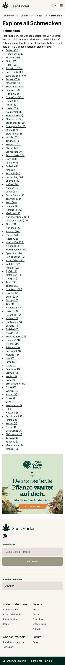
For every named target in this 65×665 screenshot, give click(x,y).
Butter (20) (12, 296)
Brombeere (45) (15, 151)
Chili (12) (11, 365)
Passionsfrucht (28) (17, 220)
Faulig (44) (12, 162)
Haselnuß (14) (13, 340)
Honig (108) (12, 93)
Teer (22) (11, 282)
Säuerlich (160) (14, 68)
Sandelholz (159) (15, 72)
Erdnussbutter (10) (16, 383)
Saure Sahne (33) (15, 195)
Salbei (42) (12, 166)
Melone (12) (12, 354)
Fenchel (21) (12, 293)
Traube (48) (12, 140)
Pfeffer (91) (12, 104)
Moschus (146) (14, 82)
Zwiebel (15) (12, 329)
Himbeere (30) (14, 209)
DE (55, 5)
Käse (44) (11, 158)
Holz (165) (11, 64)
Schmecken (55, 15)
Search (24, 15)
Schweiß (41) (13, 173)
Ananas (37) (12, 187)
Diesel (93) (12, 101)
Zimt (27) (11, 224)
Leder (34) (12, 191)
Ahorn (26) (12, 238)
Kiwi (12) (10, 358)
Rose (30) (11, 202)
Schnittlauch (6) (14, 416)
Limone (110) (13, 90)
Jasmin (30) (12, 206)
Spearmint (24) (14, 253)
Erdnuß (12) (12, 372)
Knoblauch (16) (14, 322)
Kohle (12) (11, 376)
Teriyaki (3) (12, 437)
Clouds (38, 15)
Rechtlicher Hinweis (41, 660)
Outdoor (36, 614)
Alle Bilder (37, 628)
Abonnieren (32, 561)
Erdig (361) (12, 50)
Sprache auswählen (12, 579)
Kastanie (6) (12, 412)
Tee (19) (10, 303)
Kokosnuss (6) (14, 405)
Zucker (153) (13, 79)
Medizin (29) (13, 213)
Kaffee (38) (12, 184)
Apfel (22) (11, 271)
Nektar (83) (12, 108)
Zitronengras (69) (16, 122)
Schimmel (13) (14, 351)
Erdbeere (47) (13, 144)
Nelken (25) (12, 245)
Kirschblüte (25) (15, 242)
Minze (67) (12, 129)
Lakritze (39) (13, 180)
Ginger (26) (12, 235)
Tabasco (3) (12, 441)
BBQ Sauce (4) (14, 434)
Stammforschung (10, 619)
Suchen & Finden (10, 609)
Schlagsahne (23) (16, 256)
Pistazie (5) (12, 419)
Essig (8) (11, 398)
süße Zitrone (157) (16, 75)
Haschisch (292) (15, 53)
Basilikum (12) (13, 369)
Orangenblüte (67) (16, 126)
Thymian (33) (13, 198)
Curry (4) (11, 427)
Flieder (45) (12, 148)
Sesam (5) (11, 423)
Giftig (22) (11, 278)
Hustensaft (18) (14, 307)
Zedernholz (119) (15, 86)
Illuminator (7, 647)
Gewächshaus (39, 619)
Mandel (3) (12, 448)
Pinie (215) (11, 61)
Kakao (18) (12, 311)
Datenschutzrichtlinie (14, 660)
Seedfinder (8, 15)
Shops (5, 624)
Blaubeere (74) (14, 119)
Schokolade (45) (15, 155)
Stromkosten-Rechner (13, 642)
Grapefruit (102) (15, 97)
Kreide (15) (12, 332)
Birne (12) (11, 361)
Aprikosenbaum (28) (17, 216)
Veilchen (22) (13, 264)
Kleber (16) (12, 318)
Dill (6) (9, 408)
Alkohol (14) (12, 343)
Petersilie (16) (13, 314)
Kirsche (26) (13, 231)
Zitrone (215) (13, 57)
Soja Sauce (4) (14, 430)
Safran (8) (11, 394)
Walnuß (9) (12, 390)
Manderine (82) (14, 115)
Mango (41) (12, 169)
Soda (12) (11, 379)
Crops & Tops (39, 624)
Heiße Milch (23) (15, 260)
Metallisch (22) (14, 274)
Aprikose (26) (13, 227)
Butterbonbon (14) (16, 336)
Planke (35, 642)
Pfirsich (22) (13, 267)
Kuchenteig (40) (15, 177)
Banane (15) (12, 325)
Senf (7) (10, 401)
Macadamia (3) (14, 445)
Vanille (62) (12, 137)
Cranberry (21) (14, 289)
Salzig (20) (12, 300)
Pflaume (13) (13, 347)
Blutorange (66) (14, 133)
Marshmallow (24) (16, 249)
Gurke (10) (11, 387)
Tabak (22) (12, 285)
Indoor (35, 609)
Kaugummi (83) (14, 111)
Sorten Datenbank (11, 614)
